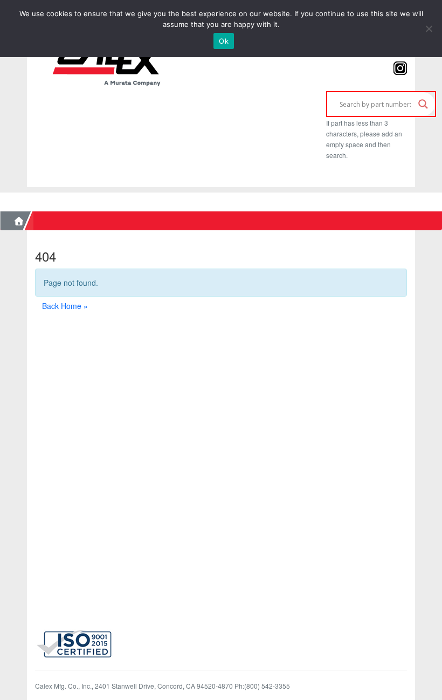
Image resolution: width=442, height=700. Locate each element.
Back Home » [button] (65, 305)
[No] (428, 28)
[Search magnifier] (423, 104)
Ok (224, 41)
